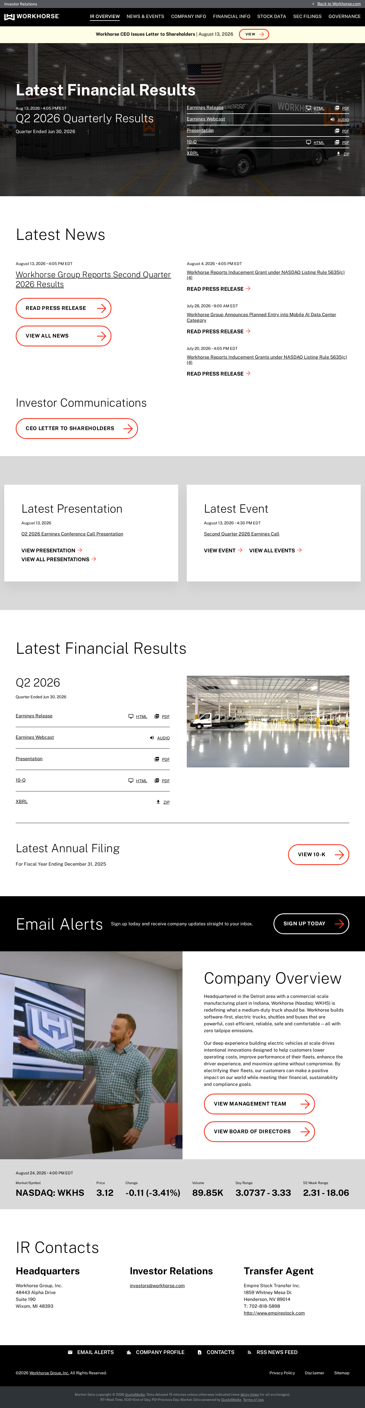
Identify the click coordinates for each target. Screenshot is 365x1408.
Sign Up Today (304, 923)
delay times (249, 1395)
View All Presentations (55, 559)
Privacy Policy (282, 1373)
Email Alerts (95, 1352)
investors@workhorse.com (157, 1285)
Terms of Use (253, 1400)
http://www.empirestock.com (274, 1313)
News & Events (145, 16)
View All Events (272, 550)
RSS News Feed (277, 1352)
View (251, 34)
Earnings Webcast (206, 119)
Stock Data (271, 16)
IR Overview (105, 16)
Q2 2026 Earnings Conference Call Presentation (72, 534)
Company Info (188, 16)
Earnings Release (205, 107)
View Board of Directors (252, 1131)
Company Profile (159, 1352)
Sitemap (341, 1373)
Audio (343, 120)
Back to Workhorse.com (339, 4)
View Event (220, 550)
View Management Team (250, 1104)
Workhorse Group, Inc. (49, 1373)
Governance (344, 16)
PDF (345, 108)
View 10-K (312, 854)
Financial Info (231, 16)
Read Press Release (56, 308)
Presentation (200, 130)
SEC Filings (307, 16)
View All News (47, 336)
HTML (319, 108)
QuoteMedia (135, 1395)
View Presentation (48, 550)
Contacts (220, 1352)
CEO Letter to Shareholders (70, 428)
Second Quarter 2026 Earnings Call (241, 534)
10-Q (192, 142)
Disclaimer (314, 1373)
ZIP (346, 154)
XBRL (193, 153)
